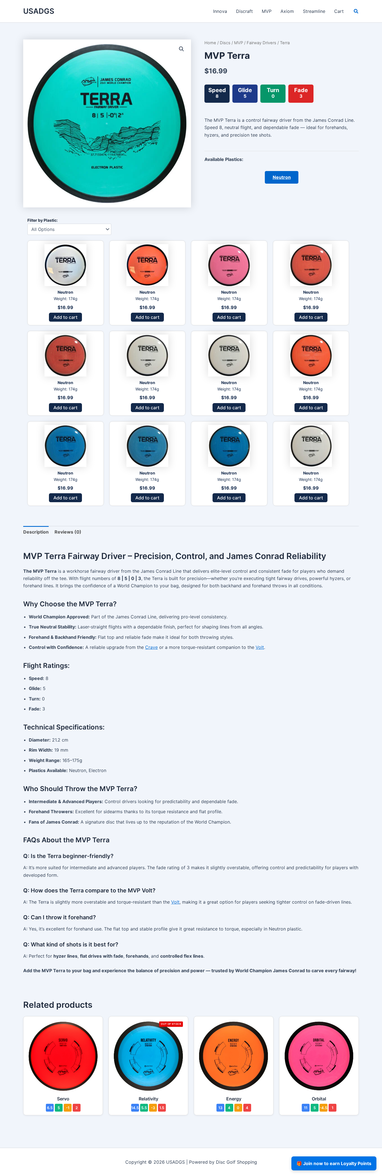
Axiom (287, 11)
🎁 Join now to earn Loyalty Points (333, 1163)
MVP (267, 11)
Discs (225, 42)
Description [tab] (36, 532)
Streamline (314, 11)
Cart (339, 11)
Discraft (244, 11)
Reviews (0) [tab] (68, 532)
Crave (151, 647)
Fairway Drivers (261, 42)
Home (210, 42)
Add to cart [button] (65, 317)
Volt (260, 647)
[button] (356, 12)
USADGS (38, 11)
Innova (220, 11)
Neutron (282, 177)
